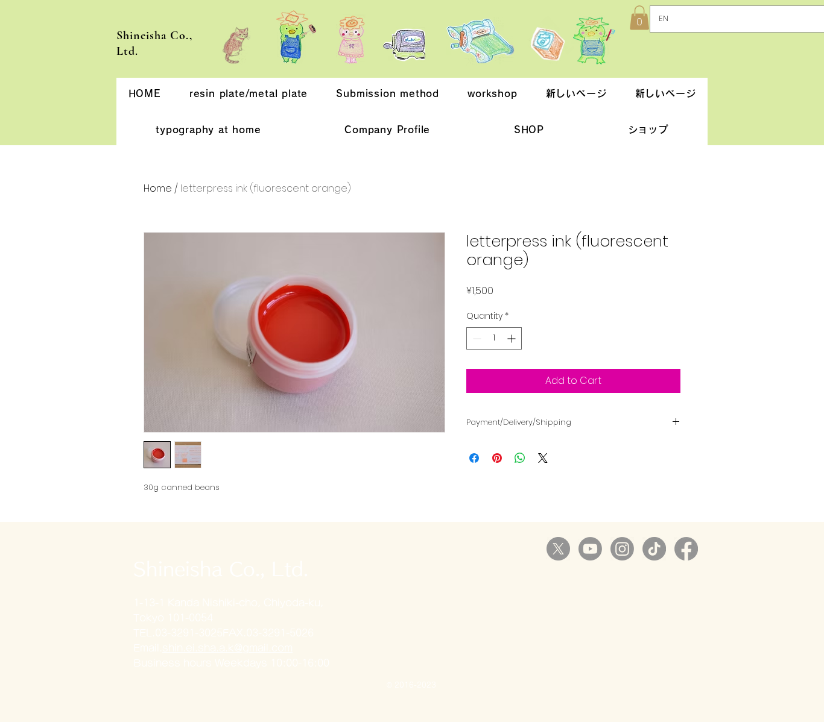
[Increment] (512, 338)
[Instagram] (622, 548)
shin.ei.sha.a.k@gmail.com (227, 648)
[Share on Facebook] (474, 458)
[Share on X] (543, 458)
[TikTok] (654, 548)
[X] (558, 548)
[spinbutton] (494, 338)
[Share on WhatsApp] (520, 458)
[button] (639, 17)
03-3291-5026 (280, 633)
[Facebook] (686, 548)
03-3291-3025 (189, 633)
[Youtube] (590, 548)
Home (158, 188)
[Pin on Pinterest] (497, 458)
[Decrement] (475, 338)
